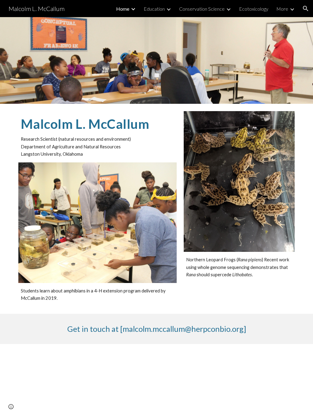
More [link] (282, 9)
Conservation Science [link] (202, 9)
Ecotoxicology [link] (253, 9)
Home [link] (122, 9)
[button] (305, 8)
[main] (97, 136)
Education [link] (154, 9)
